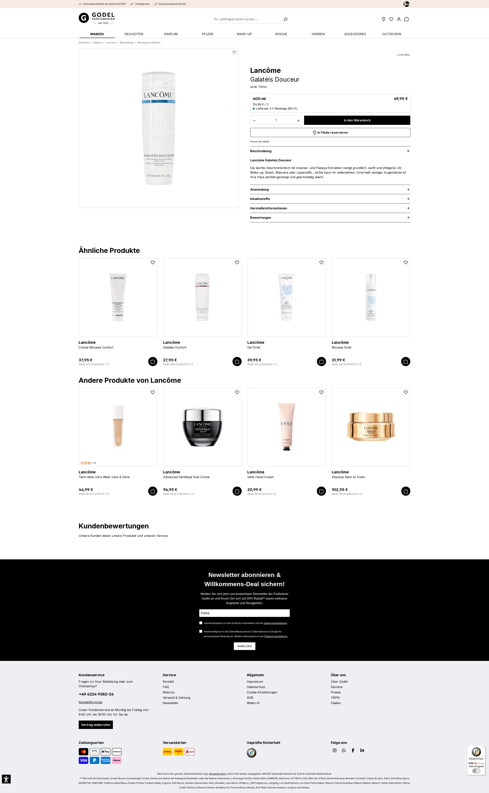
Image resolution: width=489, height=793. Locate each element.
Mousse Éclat (341, 344)
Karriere (337, 687)
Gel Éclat (255, 344)
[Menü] (483, 747)
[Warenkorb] (406, 19)
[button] (6, 779)
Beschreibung (260, 151)
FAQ (166, 687)
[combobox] (247, 19)
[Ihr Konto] (399, 19)
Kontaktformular (91, 702)
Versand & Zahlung (176, 698)
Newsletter (170, 703)
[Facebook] (353, 750)
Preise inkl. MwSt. (260, 141)
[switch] (476, 771)
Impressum (255, 681)
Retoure (168, 692)
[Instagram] (334, 750)
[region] (158, 129)
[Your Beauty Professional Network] (406, 4)
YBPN (335, 698)
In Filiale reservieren (332, 132)
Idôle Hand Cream (260, 474)
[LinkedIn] (362, 750)
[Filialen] (383, 19)
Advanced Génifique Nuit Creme (186, 474)
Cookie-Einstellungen (262, 692)
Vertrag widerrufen (95, 725)
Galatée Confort (174, 344)
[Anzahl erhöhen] (299, 120)
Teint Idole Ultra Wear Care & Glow (104, 474)
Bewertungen (260, 217)
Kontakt (168, 681)
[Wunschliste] (391, 19)
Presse (336, 692)
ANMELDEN (244, 646)
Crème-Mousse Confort (96, 344)
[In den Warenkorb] (152, 361)
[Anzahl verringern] (254, 120)
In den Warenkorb (357, 120)
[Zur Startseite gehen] (100, 18)
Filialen (336, 703)
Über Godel (339, 681)
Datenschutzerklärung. (275, 623)
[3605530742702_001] (159, 128)
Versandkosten (217, 773)
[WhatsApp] (344, 750)
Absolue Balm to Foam (348, 474)
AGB (250, 698)
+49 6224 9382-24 (96, 694)
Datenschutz (256, 687)
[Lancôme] (403, 54)
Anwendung (259, 189)
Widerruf (253, 703)
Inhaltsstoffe (260, 199)
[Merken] (234, 52)
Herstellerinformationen (268, 208)
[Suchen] (284, 19)
